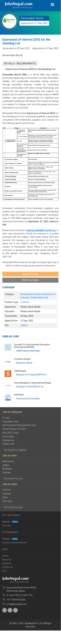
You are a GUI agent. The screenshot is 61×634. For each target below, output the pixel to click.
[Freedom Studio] (9, 362)
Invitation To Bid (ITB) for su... (30, 386)
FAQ (4, 571)
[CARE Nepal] (9, 374)
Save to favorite (30, 274)
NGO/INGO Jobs (10, 432)
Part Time (7, 501)
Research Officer (24, 363)
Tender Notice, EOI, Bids (13, 429)
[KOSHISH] (9, 397)
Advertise (6, 563)
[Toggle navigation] (52, 4)
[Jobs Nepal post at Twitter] (10, 610)
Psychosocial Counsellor (28, 398)
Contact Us (7, 567)
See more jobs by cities (13, 479)
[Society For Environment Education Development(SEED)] (9, 347)
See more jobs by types (13, 507)
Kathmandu (8, 461)
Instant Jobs (8, 444)
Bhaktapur (7, 468)
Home (5, 556)
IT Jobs (6, 417)
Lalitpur (6, 465)
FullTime (6, 490)
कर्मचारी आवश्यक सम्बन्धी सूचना (28, 351)
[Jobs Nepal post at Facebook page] (4, 610)
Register (9, 521)
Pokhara (6, 472)
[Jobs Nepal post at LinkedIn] (15, 610)
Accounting (8, 436)
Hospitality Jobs (10, 421)
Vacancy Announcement (14, 542)
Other (5, 497)
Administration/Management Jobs (19, 425)
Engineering (8, 440)
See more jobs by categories (15, 450)
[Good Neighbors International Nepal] (9, 385)
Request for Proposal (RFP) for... (32, 374)
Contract (6, 493)
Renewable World (32, 18)
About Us (6, 559)
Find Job (6, 525)
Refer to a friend (30, 280)
